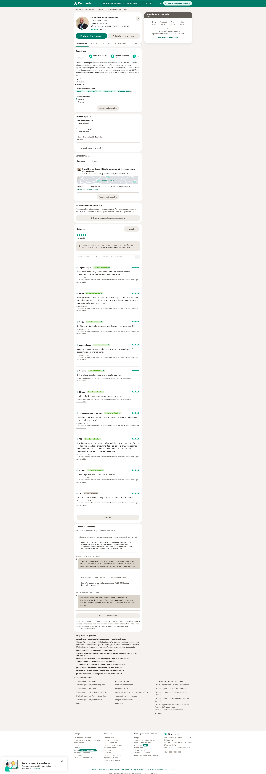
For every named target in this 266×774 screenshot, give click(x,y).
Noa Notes (140, 745)
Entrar (159, 3)
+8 (131, 91)
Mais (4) (79, 703)
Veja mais (111, 518)
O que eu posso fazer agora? (88, 189)
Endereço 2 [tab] (94, 161)
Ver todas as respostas (108, 616)
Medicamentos (110, 748)
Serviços (93, 43)
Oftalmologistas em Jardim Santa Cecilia (91, 692)
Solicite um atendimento (168, 37)
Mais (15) (119, 703)
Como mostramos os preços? (89, 148)
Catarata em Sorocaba (124, 685)
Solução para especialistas (144, 740)
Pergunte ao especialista (113, 745)
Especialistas (109, 738)
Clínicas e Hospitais (111, 740)
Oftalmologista (89, 9)
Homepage (78, 9)
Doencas (107, 753)
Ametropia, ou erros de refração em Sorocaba (133, 692)
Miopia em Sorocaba (123, 688)
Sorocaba (118, 174)
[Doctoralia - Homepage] (87, 3)
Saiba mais (36, 768)
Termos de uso (140, 750)
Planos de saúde (119, 43)
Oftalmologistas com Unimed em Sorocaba (172, 685)
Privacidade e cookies (82, 738)
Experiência (82, 43)
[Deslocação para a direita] (140, 43)
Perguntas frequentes (112, 755)
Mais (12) (158, 713)
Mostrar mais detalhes (109, 108)
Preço (136, 738)
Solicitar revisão (81, 282)
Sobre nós (78, 745)
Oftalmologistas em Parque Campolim (91, 696)
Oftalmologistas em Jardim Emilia (89, 700)
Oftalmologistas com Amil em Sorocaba (170, 688)
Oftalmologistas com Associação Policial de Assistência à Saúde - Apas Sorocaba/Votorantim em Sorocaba (172, 707)
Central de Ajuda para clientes (146, 755)
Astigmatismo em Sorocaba (126, 696)
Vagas (85, 750)
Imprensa (78, 755)
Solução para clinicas (142, 743)
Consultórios (105, 43)
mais (77, 75)
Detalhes (86, 123)
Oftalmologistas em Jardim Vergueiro (90, 685)
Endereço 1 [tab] (81, 161)
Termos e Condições (82, 753)
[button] (91, 36)
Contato (77, 748)
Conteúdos (138, 748)
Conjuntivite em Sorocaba (125, 700)
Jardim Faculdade (108, 174)
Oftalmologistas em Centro (86, 688)
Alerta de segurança (142, 753)
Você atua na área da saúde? (177, 3)
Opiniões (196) (135, 43)
